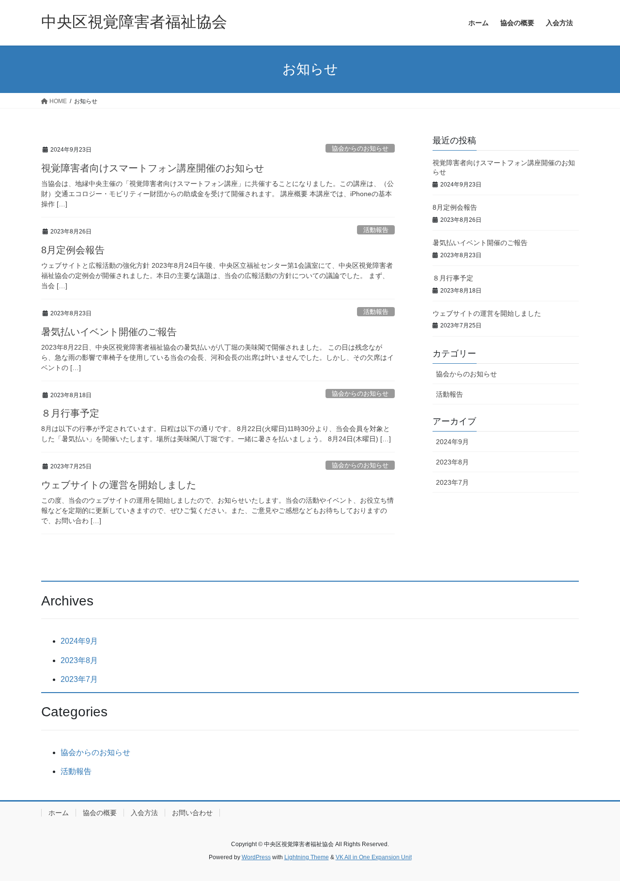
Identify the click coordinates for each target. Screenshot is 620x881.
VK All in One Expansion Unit (374, 857)
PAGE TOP (596, 845)
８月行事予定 (70, 413)
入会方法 (144, 813)
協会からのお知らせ (360, 148)
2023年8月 (452, 462)
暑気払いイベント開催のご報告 (109, 331)
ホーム (58, 813)
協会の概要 (100, 813)
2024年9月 (452, 442)
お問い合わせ (192, 813)
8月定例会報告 (73, 250)
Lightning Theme (306, 857)
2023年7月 (452, 482)
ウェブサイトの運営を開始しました (118, 484)
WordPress (256, 857)
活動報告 (375, 229)
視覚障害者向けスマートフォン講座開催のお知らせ (152, 168)
